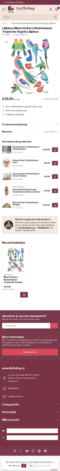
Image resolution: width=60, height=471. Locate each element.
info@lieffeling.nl (26, 227)
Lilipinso (6, 35)
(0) (26, 34)
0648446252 (43, 227)
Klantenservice (30, 352)
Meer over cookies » (43, 465)
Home (4, 23)
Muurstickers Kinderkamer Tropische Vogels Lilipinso (33, 23)
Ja (24, 465)
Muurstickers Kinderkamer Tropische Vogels (13, 280)
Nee (31, 465)
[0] (56, 9)
